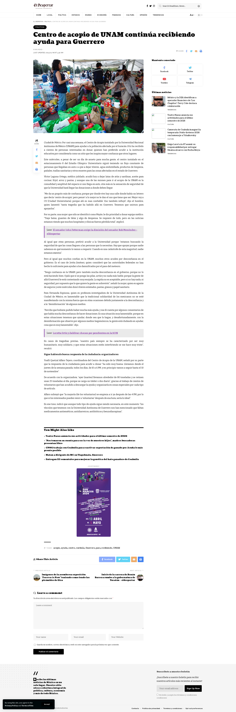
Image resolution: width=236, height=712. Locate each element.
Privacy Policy (11, 706)
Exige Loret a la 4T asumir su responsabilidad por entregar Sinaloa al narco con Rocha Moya (183, 147)
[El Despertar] (43, 6)
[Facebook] (147, 6)
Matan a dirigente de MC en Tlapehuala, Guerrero (74, 455)
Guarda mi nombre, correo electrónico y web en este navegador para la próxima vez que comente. (78, 645)
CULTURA (170, 124)
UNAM (116, 548)
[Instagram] (154, 6)
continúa (80, 548)
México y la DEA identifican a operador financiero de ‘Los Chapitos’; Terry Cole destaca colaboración (182, 101)
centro (71, 548)
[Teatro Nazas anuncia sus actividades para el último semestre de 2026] (158, 119)
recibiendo (106, 548)
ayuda (64, 548)
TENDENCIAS (171, 109)
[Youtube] (164, 80)
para (98, 548)
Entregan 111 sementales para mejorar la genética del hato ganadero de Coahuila (92, 459)
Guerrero (90, 548)
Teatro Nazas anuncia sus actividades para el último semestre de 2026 (86, 436)
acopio (56, 548)
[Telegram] (190, 80)
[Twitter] (150, 6)
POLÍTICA (40, 27)
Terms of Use (27, 706)
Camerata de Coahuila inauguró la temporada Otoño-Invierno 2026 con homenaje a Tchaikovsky (184, 132)
